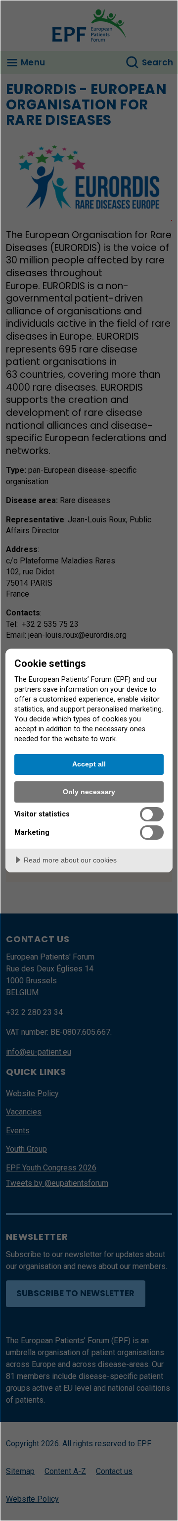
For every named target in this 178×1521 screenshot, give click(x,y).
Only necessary (89, 792)
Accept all (89, 764)
